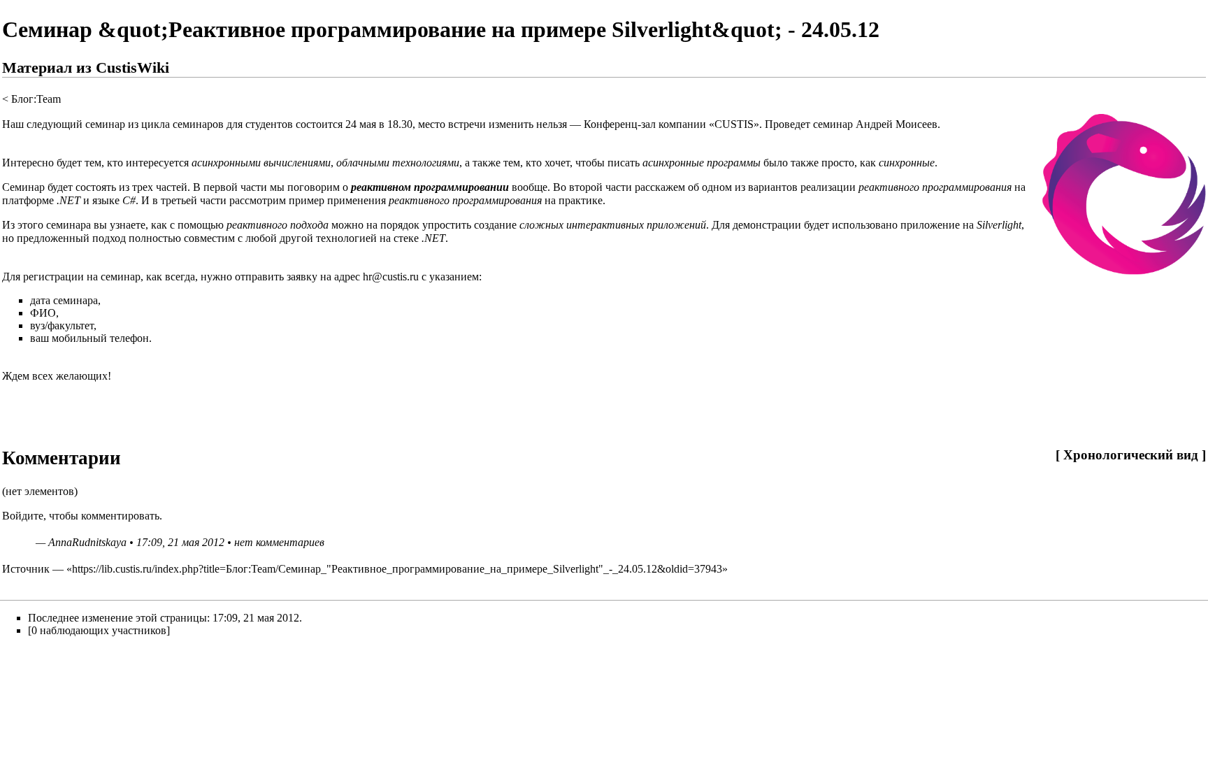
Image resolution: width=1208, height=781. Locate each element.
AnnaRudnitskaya (87, 542)
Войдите (22, 516)
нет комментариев (279, 542)
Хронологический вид (1130, 454)
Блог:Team (36, 99)
